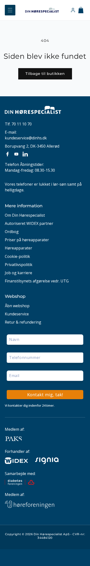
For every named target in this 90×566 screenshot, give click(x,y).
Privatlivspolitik (18, 264)
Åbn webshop (17, 306)
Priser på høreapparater (27, 240)
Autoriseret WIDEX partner (29, 223)
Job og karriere (18, 273)
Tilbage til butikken (45, 73)
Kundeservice (17, 314)
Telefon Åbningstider (24, 164)
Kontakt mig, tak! (45, 394)
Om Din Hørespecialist (25, 215)
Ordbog (12, 231)
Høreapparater (18, 248)
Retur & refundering (23, 322)
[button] (10, 10)
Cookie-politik (17, 256)
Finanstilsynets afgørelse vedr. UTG (37, 281)
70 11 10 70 (22, 124)
